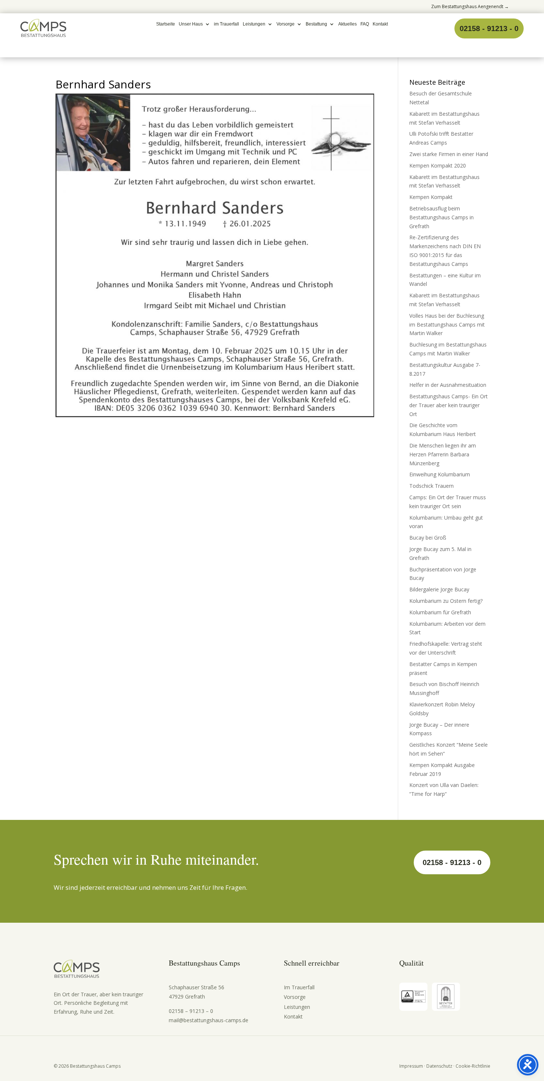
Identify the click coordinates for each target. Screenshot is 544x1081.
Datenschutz (439, 1066)
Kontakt (380, 24)
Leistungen (254, 24)
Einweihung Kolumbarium (439, 474)
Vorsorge (285, 24)
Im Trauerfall (299, 987)
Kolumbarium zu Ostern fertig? (446, 600)
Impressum (411, 1066)
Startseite (165, 24)
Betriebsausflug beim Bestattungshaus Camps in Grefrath (441, 217)
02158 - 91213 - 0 (489, 28)
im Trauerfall (226, 24)
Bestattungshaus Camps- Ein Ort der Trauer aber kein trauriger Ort (448, 405)
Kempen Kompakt (431, 196)
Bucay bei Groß (427, 537)
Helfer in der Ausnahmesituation (447, 384)
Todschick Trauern (431, 485)
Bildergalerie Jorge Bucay (439, 589)
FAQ (364, 24)
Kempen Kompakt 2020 (437, 165)
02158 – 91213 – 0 (191, 1010)
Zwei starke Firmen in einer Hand (448, 154)
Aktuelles (347, 24)
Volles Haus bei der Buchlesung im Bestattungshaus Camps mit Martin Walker (447, 324)
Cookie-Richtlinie (473, 1066)
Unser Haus (191, 24)
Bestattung (316, 24)
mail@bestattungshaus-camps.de (208, 1020)
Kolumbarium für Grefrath (440, 612)
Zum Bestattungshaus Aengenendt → (470, 6)
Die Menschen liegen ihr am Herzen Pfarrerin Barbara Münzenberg (442, 454)
